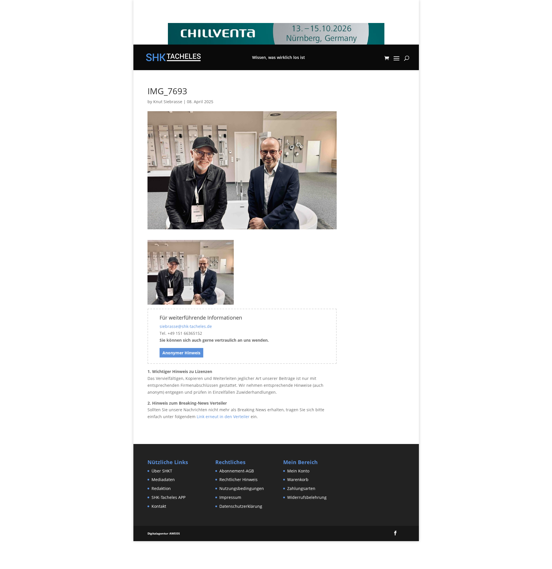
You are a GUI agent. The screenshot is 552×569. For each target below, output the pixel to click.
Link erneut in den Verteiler (223, 416)
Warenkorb (297, 479)
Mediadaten (163, 479)
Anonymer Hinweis (181, 352)
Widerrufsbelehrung (307, 497)
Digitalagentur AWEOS (163, 533)
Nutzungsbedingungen (241, 488)
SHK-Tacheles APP (168, 497)
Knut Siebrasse (167, 101)
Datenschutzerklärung (240, 506)
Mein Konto (298, 471)
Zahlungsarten (301, 488)
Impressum (230, 497)
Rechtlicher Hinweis (238, 479)
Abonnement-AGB (236, 471)
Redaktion (161, 488)
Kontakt (159, 506)
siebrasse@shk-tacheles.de (186, 326)
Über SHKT (162, 471)
